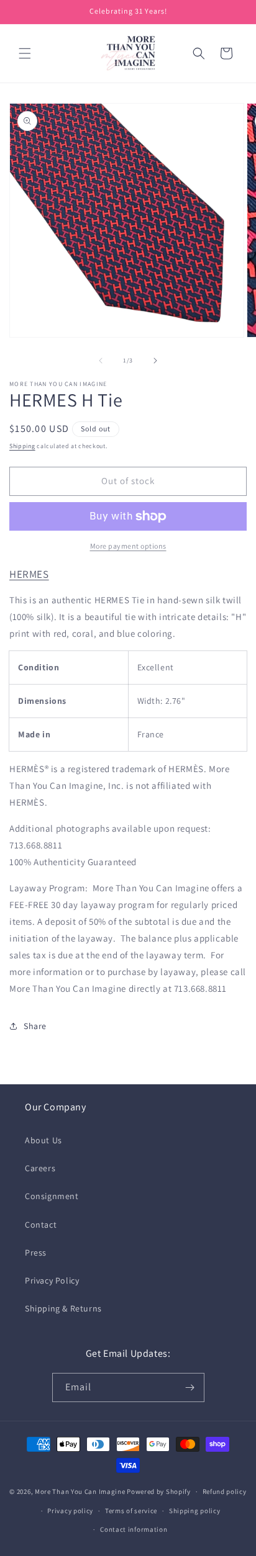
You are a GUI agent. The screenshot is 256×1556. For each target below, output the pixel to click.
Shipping (22, 446)
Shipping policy (195, 1510)
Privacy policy (70, 1510)
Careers (40, 1168)
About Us (43, 1140)
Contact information (133, 1529)
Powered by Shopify (159, 1491)
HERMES (29, 574)
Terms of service (131, 1510)
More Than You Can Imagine (80, 1491)
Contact (41, 1224)
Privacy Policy (52, 1280)
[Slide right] (155, 360)
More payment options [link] (128, 546)
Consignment (52, 1196)
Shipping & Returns (63, 1308)
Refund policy (225, 1491)
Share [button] (35, 1026)
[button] (25, 53)
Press (36, 1252)
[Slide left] (100, 360)
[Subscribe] (190, 1387)
